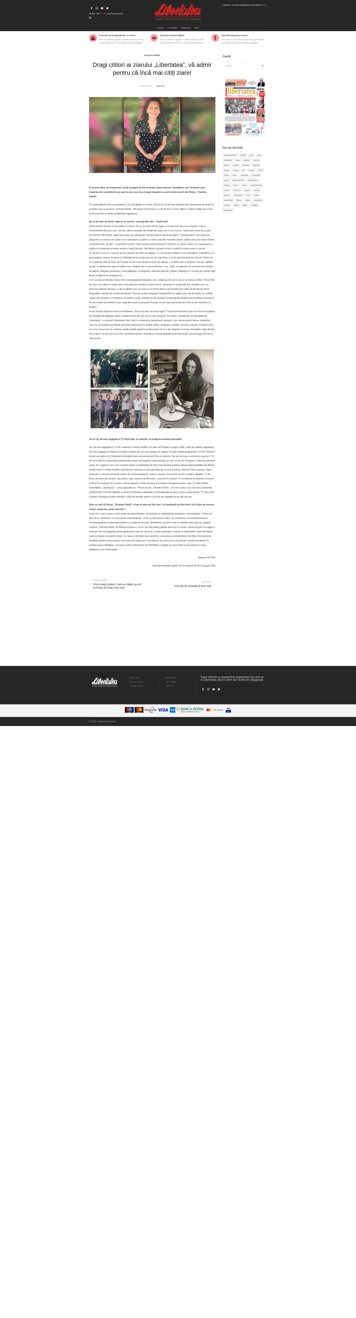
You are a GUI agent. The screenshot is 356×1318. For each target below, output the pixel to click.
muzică (226, 180)
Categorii (172, 28)
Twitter (170, 686)
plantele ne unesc (256, 185)
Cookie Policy (136, 686)
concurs (247, 160)
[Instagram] (96, 8)
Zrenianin (254, 205)
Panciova (226, 185)
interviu (251, 170)
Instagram (171, 682)
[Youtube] (102, 8)
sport (248, 195)
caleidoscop (228, 160)
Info (197, 28)
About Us (134, 678)
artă (251, 155)
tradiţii (239, 200)
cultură (256, 160)
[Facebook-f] (91, 8)
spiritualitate (238, 195)
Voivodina (227, 205)
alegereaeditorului (230, 155)
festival (226, 170)
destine (226, 165)
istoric (260, 170)
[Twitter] (107, 8)
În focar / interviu (152, 55)
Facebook (171, 678)
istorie (226, 175)
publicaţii (186, 28)
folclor (235, 170)
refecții (247, 190)
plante (244, 185)
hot (243, 170)
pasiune (235, 185)
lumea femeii (256, 175)
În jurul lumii (228, 210)
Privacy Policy (136, 682)
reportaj (227, 195)
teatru (256, 195)
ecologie (235, 165)
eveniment (246, 165)
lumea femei (244, 175)
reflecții (257, 190)
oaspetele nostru (238, 180)
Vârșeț (245, 205)
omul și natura (252, 180)
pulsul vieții (237, 190)
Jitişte (234, 175)
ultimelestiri (258, 200)
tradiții (247, 200)
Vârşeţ (236, 205)
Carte (238, 160)
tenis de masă (228, 200)
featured (256, 165)
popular (226, 190)
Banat (259, 155)
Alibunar (243, 155)
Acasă (160, 28)
